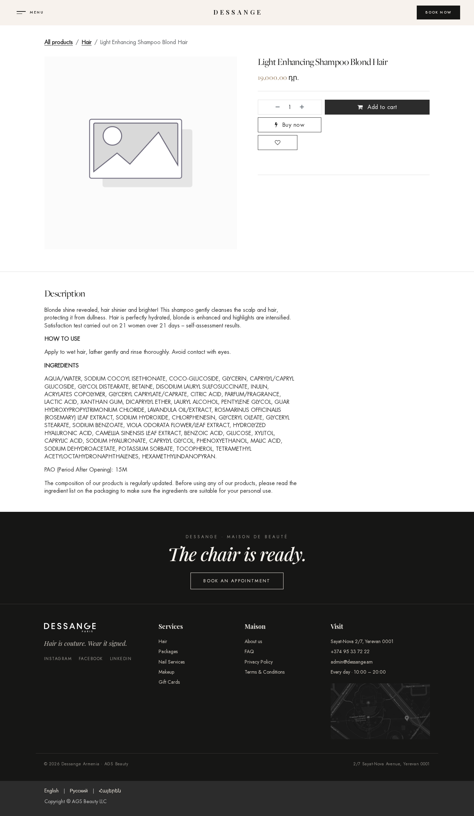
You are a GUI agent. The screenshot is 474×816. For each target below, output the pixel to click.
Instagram (58, 659)
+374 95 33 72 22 (350, 651)
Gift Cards (169, 681)
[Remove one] (270, 107)
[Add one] (308, 107)
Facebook (91, 659)
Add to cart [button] (381, 107)
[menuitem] (51, 791)
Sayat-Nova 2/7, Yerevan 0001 (362, 641)
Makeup (166, 671)
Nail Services (172, 661)
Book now (438, 12)
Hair (87, 42)
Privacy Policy (259, 661)
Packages (168, 651)
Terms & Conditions (265, 671)
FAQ (249, 651)
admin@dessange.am (352, 661)
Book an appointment (236, 580)
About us (253, 641)
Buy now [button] (292, 124)
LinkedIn (121, 659)
